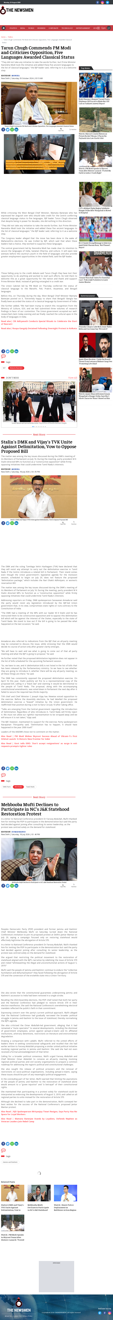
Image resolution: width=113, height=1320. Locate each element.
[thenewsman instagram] (102, 2)
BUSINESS (41, 28)
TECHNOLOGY (67, 28)
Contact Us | (17, 1316)
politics (10, 37)
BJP (4, 368)
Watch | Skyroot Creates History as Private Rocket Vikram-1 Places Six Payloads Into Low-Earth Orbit (93, 135)
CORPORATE (53, 28)
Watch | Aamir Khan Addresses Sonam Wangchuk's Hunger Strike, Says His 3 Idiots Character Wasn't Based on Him (94, 396)
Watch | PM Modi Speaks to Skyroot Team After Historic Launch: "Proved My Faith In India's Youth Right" (12, 1237)
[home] (4, 28)
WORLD (31, 28)
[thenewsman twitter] (107, 2)
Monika (16, 75)
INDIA (22, 28)
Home (3, 37)
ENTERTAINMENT (83, 28)
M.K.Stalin (18, 787)
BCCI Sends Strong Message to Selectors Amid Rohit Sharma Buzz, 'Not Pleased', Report (95, 245)
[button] (102, 28)
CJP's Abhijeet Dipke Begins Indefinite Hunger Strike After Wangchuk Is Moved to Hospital (95, 210)
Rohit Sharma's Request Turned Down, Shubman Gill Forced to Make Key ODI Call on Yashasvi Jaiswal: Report (94, 101)
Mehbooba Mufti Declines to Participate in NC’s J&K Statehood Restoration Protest (39, 882)
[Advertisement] (40, 20)
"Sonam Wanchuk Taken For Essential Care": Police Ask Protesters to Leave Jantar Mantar (94, 279)
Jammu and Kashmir (10, 1162)
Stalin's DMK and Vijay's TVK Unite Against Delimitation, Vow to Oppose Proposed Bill (39, 519)
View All (72, 377)
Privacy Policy (27, 1316)
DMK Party (7, 787)
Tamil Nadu (30, 787)
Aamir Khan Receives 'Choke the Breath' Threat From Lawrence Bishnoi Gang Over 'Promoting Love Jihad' (95, 361)
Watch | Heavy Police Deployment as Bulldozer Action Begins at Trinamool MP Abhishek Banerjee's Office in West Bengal (65, 1208)
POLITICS (13, 28)
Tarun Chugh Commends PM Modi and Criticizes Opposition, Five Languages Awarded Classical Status (39, 126)
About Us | (8, 1316)
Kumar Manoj (19, 831)
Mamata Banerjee (16, 368)
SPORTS (96, 28)
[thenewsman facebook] (97, 2)
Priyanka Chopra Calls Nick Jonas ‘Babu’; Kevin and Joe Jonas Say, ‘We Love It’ (95, 327)
